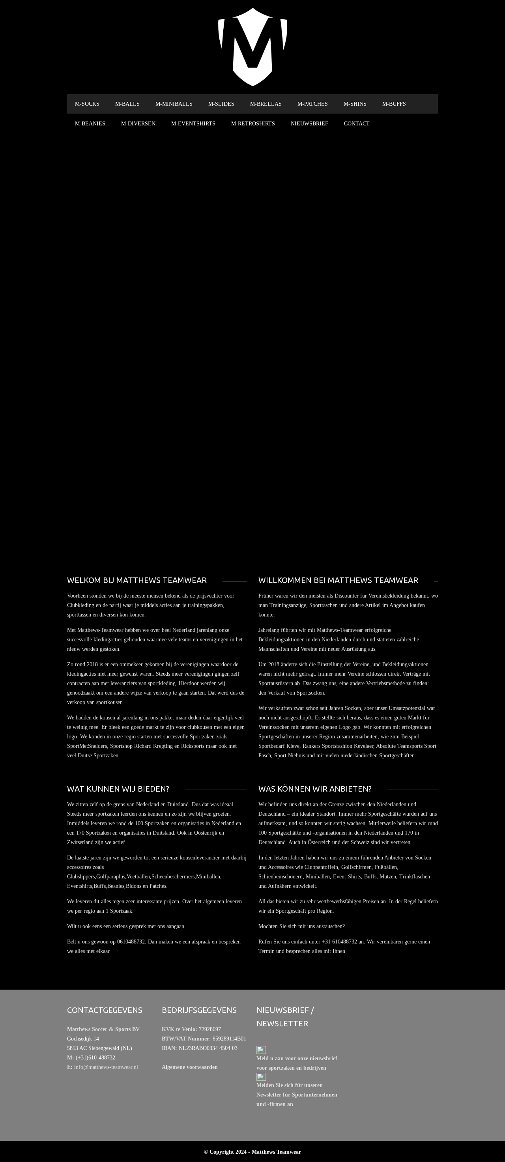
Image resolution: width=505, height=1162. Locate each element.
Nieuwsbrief (309, 124)
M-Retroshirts (253, 124)
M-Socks (87, 104)
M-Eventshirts (193, 124)
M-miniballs (174, 104)
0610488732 (353, 335)
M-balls (127, 104)
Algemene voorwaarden (190, 1067)
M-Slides (221, 104)
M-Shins (355, 104)
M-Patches (312, 104)
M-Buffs (394, 104)
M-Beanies (90, 124)
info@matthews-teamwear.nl (357, 345)
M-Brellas (266, 104)
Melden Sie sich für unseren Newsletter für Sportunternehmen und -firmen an (296, 1094)
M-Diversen (138, 124)
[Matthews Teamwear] (252, 47)
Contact (357, 124)
